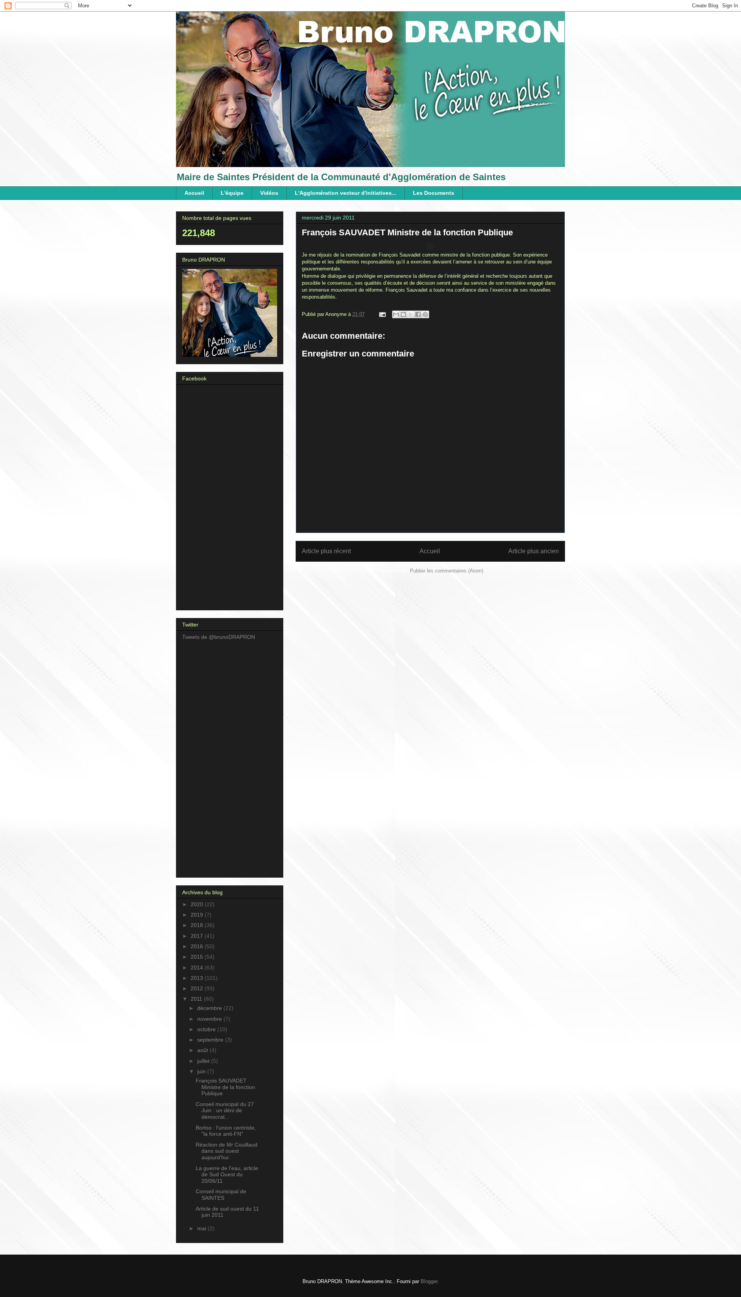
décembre (210, 1008)
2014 (198, 967)
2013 (198, 978)
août (203, 1050)
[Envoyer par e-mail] (396, 314)
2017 (198, 936)
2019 (198, 915)
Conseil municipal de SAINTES (221, 1194)
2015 (198, 957)
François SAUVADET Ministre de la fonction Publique (225, 1087)
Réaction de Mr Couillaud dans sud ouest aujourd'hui (226, 1151)
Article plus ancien (533, 551)
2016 (198, 946)
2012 (198, 988)
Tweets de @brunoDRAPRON (218, 637)
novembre (210, 1019)
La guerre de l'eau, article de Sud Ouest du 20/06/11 (227, 1174)
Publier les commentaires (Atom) (446, 571)
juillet (204, 1061)
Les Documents (433, 193)
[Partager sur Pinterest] (425, 314)
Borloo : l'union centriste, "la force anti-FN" (226, 1131)
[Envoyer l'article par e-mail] (381, 314)
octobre (207, 1029)
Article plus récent (326, 551)
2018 (198, 925)
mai (202, 1228)
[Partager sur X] (410, 314)
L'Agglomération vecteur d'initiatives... (345, 193)
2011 (197, 999)
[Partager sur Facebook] (418, 314)
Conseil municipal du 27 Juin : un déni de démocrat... (225, 1110)
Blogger (429, 1281)
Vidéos (269, 193)
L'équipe (232, 193)
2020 (198, 904)
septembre (211, 1040)
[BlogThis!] (403, 314)
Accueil (194, 193)
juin (202, 1071)
